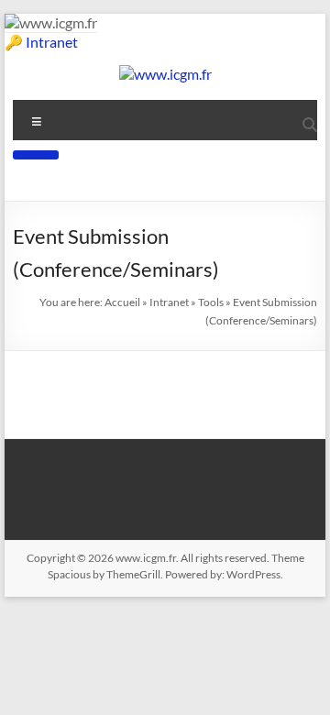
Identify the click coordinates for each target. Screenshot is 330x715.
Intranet (52, 41)
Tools (211, 302)
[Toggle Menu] (36, 155)
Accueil (122, 302)
